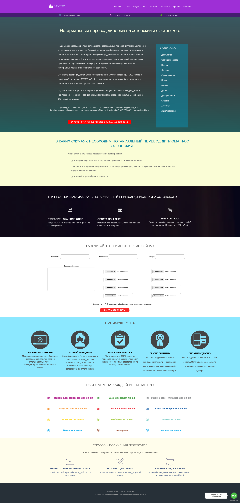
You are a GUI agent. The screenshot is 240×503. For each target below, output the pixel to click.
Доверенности (168, 96)
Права (164, 80)
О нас (127, 7)
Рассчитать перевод (170, 7)
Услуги (136, 7)
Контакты (154, 7)
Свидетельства (168, 75)
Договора (165, 90)
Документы (166, 55)
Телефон (151, 257)
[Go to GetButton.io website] (234, 500)
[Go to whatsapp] (234, 496)
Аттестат (165, 106)
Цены (144, 7)
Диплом (165, 70)
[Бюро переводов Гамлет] (57, 8)
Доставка (187, 7)
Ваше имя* (55, 257)
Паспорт (165, 65)
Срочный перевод (169, 60)
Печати (164, 85)
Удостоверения (168, 111)
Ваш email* (103, 257)
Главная (118, 7)
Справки (165, 101)
